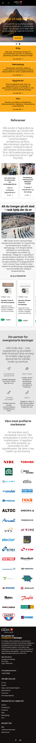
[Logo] (18, 3)
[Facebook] (16, 740)
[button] (16, 44)
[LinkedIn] (20, 740)
